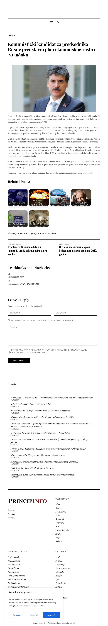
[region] (34, 604)
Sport (57, 579)
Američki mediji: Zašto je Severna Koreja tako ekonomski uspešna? (40, 410)
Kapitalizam (13, 568)
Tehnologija (60, 583)
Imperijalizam (14, 560)
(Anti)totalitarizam (16, 575)
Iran (57, 526)
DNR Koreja (60, 511)
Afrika (58, 533)
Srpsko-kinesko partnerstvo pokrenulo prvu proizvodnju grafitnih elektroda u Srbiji (48, 448)
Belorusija (59, 519)
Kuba (57, 515)
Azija (57, 537)
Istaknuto (59, 571)
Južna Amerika (62, 530)
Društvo (12, 35)
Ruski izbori (50, 233)
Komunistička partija (27, 233)
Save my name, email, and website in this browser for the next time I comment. (42, 320)
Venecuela (59, 522)
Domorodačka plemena (18, 586)
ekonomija (12, 233)
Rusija (41, 233)
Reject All (34, 615)
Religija (58, 575)
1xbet (22, 276)
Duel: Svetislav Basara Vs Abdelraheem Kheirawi (32, 468)
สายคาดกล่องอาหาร (29, 283)
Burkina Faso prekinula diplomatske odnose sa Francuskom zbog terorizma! (44, 461)
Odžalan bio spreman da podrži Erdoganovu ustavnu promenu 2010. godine (78, 250)
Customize (17, 615)
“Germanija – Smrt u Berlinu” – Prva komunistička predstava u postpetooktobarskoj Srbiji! (52, 397)
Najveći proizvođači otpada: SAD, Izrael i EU (31, 404)
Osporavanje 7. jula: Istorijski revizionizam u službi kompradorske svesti (43, 474)
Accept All (51, 615)
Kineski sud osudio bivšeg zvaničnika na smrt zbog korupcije (38, 455)
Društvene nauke (63, 568)
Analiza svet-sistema (17, 579)
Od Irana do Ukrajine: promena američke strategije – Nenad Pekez (40, 432)
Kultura (58, 586)
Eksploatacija (14, 583)
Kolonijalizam (14, 564)
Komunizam (13, 571)
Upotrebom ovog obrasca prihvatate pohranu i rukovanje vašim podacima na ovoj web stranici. (48, 351)
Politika (58, 560)
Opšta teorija (13, 557)
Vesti (57, 557)
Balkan (58, 541)
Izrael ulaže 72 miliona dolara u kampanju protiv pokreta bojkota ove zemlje (27, 250)
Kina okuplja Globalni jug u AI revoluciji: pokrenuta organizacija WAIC (42, 417)
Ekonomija (60, 564)
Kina (57, 504)
